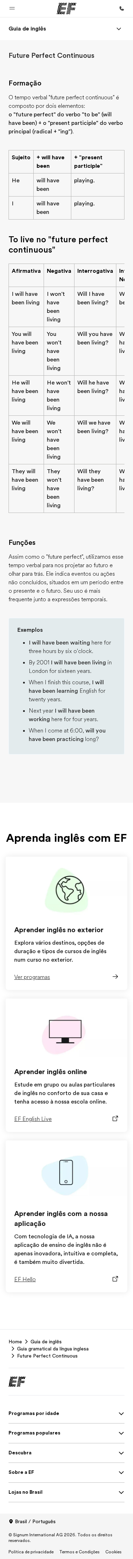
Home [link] (15, 1341)
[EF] (66, 8)
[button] (12, 8)
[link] (27, 28)
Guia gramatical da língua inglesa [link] (53, 1348)
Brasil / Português (35, 1521)
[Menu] (118, 28)
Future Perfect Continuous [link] (47, 1356)
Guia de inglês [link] (46, 1341)
